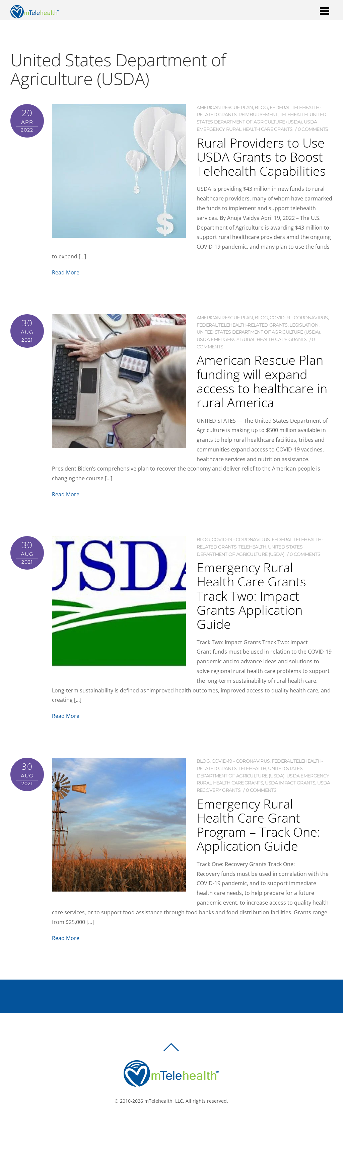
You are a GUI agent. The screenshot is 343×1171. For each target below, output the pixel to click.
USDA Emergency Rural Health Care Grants (252, 339)
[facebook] (163, 1123)
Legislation (303, 325)
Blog (261, 107)
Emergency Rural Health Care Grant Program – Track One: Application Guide (258, 825)
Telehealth (293, 114)
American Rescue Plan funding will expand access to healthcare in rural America (262, 381)
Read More (65, 272)
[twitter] (173, 1123)
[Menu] (324, 10)
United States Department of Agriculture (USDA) (258, 332)
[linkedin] (183, 1123)
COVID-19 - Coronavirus (299, 317)
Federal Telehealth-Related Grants (242, 325)
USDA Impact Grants (290, 782)
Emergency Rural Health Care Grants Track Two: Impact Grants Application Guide (251, 596)
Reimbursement (258, 114)
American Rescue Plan (225, 107)
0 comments (313, 129)
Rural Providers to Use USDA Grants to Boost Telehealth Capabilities (261, 156)
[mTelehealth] (34, 14)
